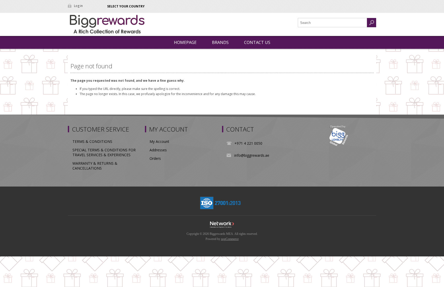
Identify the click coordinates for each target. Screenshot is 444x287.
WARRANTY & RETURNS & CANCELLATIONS (94, 166)
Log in (78, 6)
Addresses (158, 149)
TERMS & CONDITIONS (92, 141)
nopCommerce (230, 239)
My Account (159, 141)
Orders (155, 158)
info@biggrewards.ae (251, 155)
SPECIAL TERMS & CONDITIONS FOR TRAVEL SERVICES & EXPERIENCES (104, 152)
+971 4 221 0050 (248, 143)
